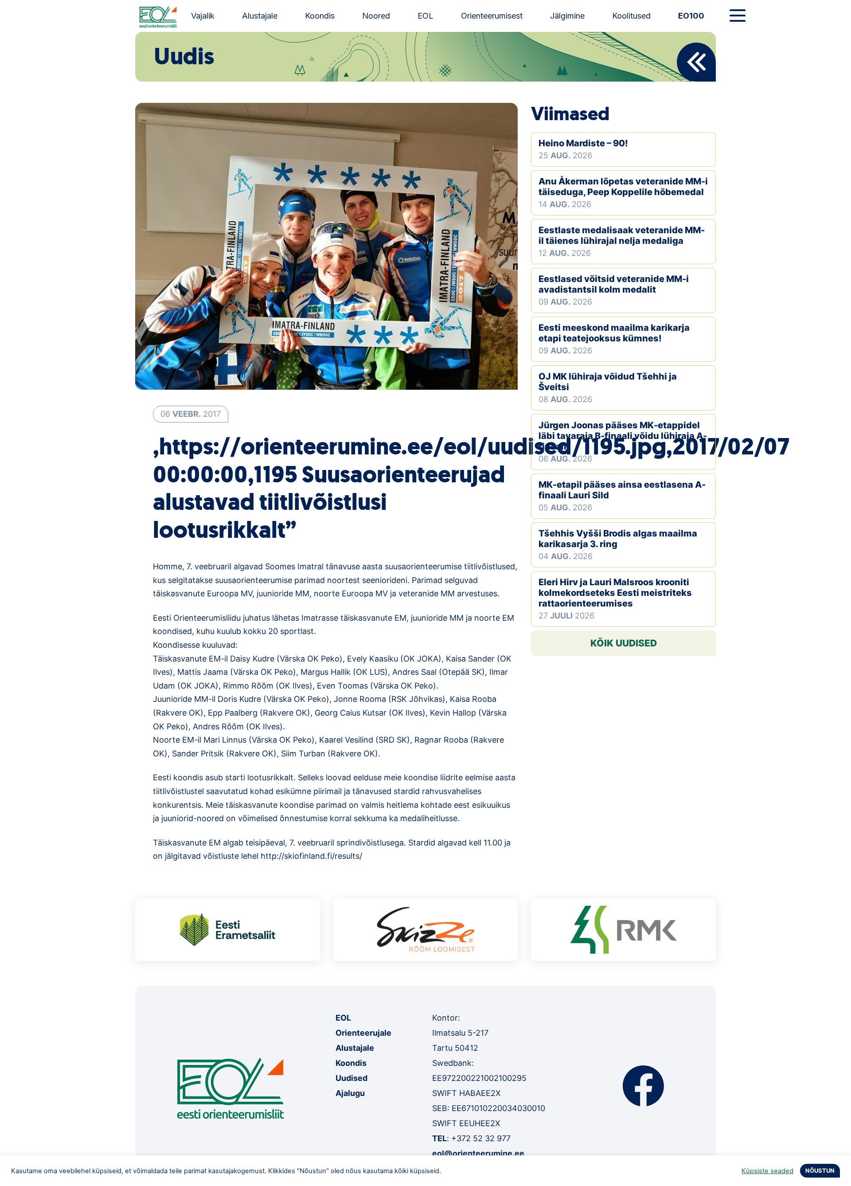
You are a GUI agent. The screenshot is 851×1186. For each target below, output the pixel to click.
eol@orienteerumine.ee (478, 1153)
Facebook (643, 1085)
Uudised (351, 1078)
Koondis (320, 15)
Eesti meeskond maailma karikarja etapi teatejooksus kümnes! (614, 333)
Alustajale (259, 15)
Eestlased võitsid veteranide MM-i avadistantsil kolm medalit (614, 284)
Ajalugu (350, 1093)
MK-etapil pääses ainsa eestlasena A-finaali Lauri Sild (622, 490)
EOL (425, 15)
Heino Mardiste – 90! (583, 143)
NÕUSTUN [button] (820, 1170)
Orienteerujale (363, 1032)
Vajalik (203, 15)
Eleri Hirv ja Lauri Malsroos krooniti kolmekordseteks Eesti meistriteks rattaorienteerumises (615, 593)
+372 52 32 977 (481, 1138)
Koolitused (631, 15)
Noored (376, 15)
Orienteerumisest (492, 15)
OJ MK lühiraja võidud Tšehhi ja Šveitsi (608, 381)
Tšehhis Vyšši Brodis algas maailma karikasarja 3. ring (618, 538)
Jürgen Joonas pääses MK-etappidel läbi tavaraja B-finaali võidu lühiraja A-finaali (623, 436)
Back (696, 62)
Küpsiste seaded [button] (767, 1171)
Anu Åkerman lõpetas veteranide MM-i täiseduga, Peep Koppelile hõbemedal (623, 186)
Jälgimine (567, 15)
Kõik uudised (623, 643)
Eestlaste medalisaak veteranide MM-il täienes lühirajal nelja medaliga (622, 235)
